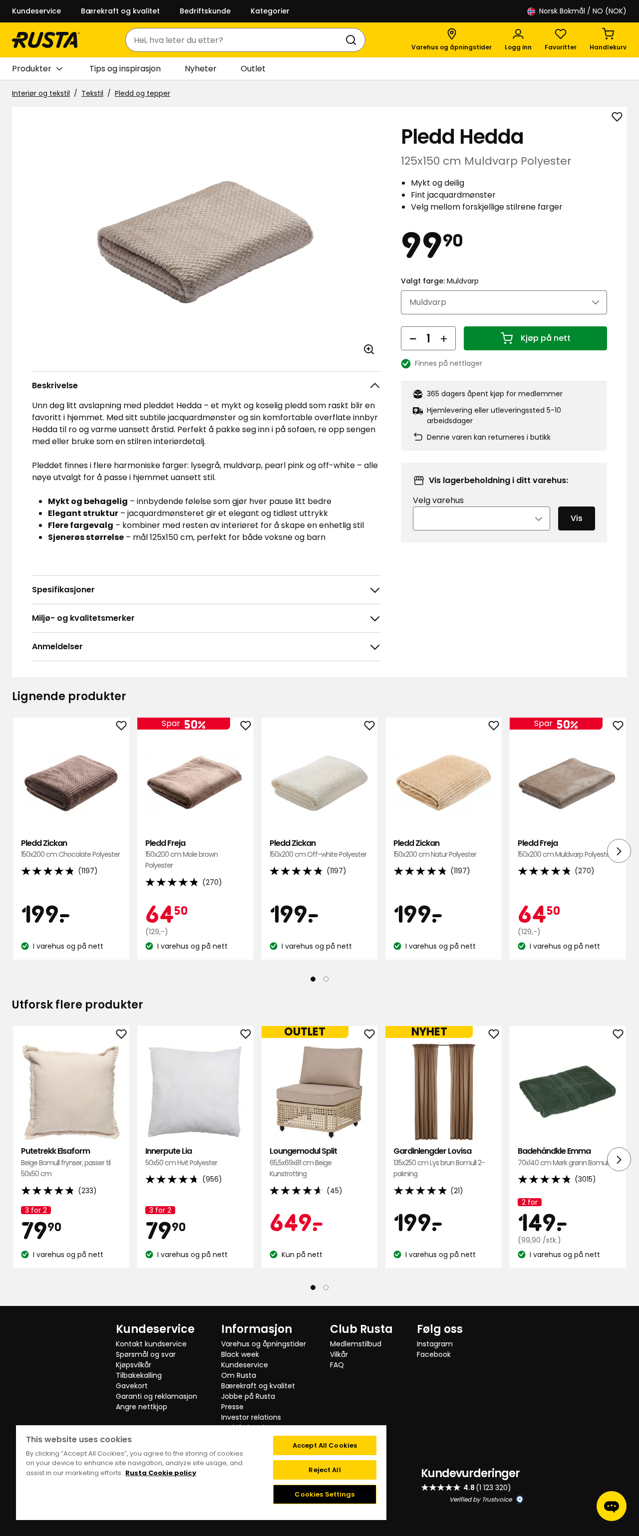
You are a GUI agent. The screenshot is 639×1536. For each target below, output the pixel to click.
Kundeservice (36, 11)
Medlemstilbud (355, 1344)
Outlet (253, 68)
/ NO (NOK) (583, 11)
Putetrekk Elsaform (65, 1162)
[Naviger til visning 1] (313, 979)
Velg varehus (438, 500)
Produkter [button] (31, 68)
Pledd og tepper (142, 93)
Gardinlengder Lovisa (439, 1162)
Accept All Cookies (325, 1445)
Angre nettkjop (141, 1407)
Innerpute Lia (181, 1156)
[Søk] (353, 40)
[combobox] (235, 40)
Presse (232, 1407)
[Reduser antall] (412, 338)
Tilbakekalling (139, 1375)
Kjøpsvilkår (133, 1365)
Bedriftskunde (205, 11)
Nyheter (201, 68)
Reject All (324, 1470)
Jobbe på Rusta (248, 1396)
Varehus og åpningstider (263, 1344)
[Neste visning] (619, 851)
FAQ (337, 1365)
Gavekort (132, 1386)
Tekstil (92, 93)
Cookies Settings (324, 1494)
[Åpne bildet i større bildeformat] (369, 349)
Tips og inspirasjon (125, 68)
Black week (240, 1354)
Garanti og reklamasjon (156, 1396)
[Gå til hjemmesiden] (46, 40)
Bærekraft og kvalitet (120, 11)
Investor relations (251, 1417)
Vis (577, 518)
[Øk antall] (443, 338)
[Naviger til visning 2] (325, 979)
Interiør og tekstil (41, 93)
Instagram (435, 1344)
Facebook (434, 1354)
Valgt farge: (440, 281)
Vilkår (339, 1354)
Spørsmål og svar (146, 1354)
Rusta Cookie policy (160, 1473)
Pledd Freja (181, 854)
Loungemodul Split (303, 1162)
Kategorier (270, 11)
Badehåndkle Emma (563, 1156)
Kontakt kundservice (151, 1344)
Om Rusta (238, 1375)
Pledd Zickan (70, 848)
